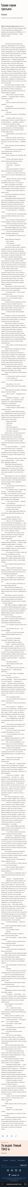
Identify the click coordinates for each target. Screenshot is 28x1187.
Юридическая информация (14, 1180)
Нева (15, 18)
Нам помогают (21, 1160)
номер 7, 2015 (19, 18)
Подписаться (23, 1165)
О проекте (5, 1160)
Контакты (12, 1160)
